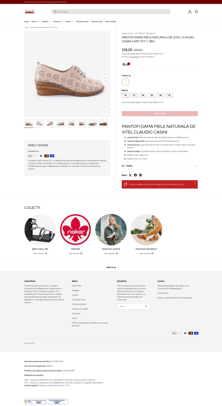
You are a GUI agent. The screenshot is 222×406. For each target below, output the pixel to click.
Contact (75, 295)
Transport (76, 313)
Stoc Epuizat (160, 113)
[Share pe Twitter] (130, 175)
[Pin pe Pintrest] (140, 175)
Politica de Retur (79, 304)
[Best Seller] (40, 229)
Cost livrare (134, 57)
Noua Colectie (110, 21)
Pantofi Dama (111, 249)
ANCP (74, 318)
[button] (196, 11)
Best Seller (40, 249)
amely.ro (32, 343)
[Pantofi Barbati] (146, 229)
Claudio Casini (127, 33)
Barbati (45, 21)
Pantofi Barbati (146, 249)
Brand (68, 21)
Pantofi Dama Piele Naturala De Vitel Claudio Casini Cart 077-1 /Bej (44, 27)
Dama (34, 21)
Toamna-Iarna (96, 21)
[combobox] (110, 11)
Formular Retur (79, 299)
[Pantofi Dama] (111, 229)
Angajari (75, 290)
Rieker (75, 249)
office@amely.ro (175, 288)
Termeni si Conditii (80, 309)
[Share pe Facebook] (135, 175)
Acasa (26, 21)
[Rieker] (75, 229)
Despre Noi (76, 285)
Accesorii (56, 21)
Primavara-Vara (82, 21)
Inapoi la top (111, 267)
